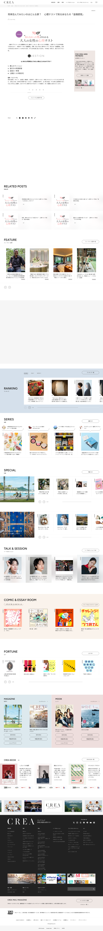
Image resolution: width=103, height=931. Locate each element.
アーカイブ (10, 852)
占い (92, 2)
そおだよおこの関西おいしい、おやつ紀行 (28, 846)
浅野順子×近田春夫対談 (57, 837)
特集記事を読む (13, 739)
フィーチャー (10, 854)
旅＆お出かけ (10, 835)
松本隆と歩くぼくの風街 (57, 839)
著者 (23, 892)
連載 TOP (90, 421)
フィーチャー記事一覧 (90, 241)
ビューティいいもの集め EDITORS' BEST (27, 854)
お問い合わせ (35, 920)
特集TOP (39, 831)
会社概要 (28, 920)
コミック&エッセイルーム (82, 2)
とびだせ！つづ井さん (72, 838)
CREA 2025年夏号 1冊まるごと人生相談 (42, 851)
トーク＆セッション (70, 2)
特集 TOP (90, 472)
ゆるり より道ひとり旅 (72, 851)
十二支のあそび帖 (71, 840)
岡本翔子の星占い (86, 833)
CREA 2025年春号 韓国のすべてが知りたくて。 (43, 855)
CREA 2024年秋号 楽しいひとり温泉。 (41, 862)
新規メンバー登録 (85, 75)
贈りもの (9, 833)
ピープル (24, 889)
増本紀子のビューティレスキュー (28, 862)
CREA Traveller (41, 928)
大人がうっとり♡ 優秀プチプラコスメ (28, 858)
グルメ (9, 838)
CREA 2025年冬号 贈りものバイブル (41, 858)
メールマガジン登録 (84, 900)
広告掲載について (56, 920)
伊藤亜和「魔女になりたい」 (73, 833)
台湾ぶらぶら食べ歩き (27, 833)
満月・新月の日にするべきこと (89, 844)
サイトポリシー (73, 920)
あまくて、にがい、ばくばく (73, 844)
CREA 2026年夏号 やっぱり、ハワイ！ (41, 834)
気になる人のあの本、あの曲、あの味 (59, 834)
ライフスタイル (10, 842)
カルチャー (10, 840)
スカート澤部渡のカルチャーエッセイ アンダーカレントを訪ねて (74, 848)
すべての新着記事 (11, 831)
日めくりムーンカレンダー (88, 842)
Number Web (49, 928)
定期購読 (65, 920)
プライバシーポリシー (83, 920)
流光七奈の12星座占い (87, 835)
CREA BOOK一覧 (90, 759)
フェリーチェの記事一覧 (36, 97)
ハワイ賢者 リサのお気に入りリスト (28, 839)
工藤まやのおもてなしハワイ (28, 841)
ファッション (10, 846)
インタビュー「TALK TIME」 (73, 842)
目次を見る (12, 735)
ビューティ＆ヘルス (11, 844)
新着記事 (53, 2)
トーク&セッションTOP (57, 831)
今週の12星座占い (86, 838)
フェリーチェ (12, 19)
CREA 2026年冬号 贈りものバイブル (41, 843)
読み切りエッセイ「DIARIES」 (74, 835)
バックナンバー (42, 701)
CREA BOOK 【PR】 (11, 892)
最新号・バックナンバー (12, 889)
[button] (5, 287)
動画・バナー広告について (46, 920)
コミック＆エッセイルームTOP (90, 604)
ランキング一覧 (90, 372)
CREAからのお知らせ (12, 861)
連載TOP (24, 831)
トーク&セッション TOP (90, 550)
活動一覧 (39, 892)
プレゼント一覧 (78, 87)
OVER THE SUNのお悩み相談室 (59, 841)
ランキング (10, 850)
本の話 (63, 928)
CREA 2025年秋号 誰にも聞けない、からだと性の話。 (44, 847)
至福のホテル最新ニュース (28, 843)
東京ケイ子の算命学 (87, 840)
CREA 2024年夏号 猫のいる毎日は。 (41, 865)
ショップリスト (13, 743)
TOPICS (9, 859)
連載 (58, 2)
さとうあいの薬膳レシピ (27, 849)
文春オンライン (57, 928)
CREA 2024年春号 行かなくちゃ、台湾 (41, 869)
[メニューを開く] (96, 2)
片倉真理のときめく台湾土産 (28, 835)
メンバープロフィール (42, 889)
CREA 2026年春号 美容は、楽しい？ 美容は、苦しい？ (44, 838)
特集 (63, 2)
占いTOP (90, 653)
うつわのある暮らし (26, 851)
